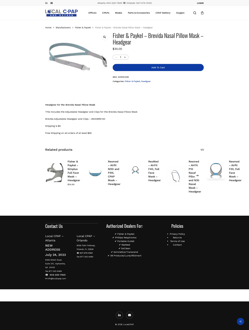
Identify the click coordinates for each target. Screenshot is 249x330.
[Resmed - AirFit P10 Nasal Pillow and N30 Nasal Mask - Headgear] (175, 176)
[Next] (197, 175)
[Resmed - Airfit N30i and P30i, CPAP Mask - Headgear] (95, 173)
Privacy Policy (177, 234)
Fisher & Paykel (83, 27)
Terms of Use (177, 241)
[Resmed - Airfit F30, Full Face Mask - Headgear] (216, 171)
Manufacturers (63, 27)
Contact (177, 244)
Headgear (146, 81)
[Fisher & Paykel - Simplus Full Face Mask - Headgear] (54, 172)
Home (48, 27)
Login (200, 3)
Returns (177, 237)
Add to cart (158, 67)
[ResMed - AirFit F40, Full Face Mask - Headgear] (135, 171)
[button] (104, 37)
